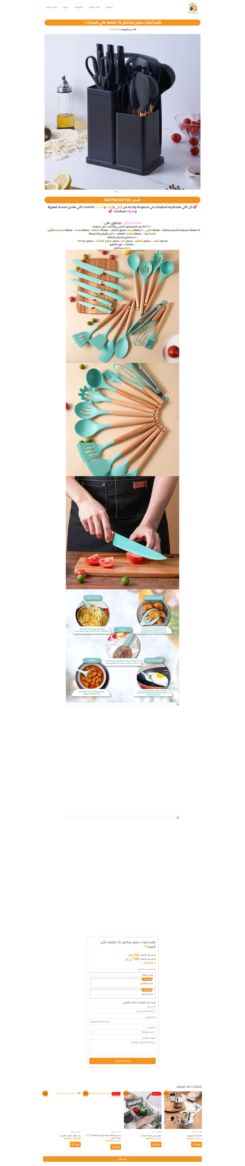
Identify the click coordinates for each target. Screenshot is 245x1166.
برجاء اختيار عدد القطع (147, 969)
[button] (47, 112)
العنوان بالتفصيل (149, 1038)
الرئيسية (109, 7)
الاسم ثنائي (151, 1006)
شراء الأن (196, 1144)
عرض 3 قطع (147, 994)
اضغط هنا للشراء (122, 1061)
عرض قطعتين (146, 983)
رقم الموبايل (150, 1017)
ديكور (65, 7)
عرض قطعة (147, 975)
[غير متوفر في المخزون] (142, 1110)
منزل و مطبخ (51, 7)
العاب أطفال (94, 7)
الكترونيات (78, 7)
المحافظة (152, 1027)
